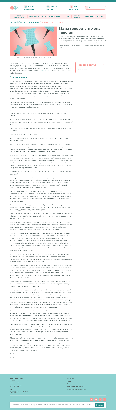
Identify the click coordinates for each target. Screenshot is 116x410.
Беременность (34, 16)
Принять (99, 405)
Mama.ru (13, 22)
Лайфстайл (99, 16)
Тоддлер (67, 16)
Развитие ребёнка (77, 16)
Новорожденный (54, 16)
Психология (89, 16)
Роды (44, 16)
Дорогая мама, (82, 69)
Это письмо (44, 71)
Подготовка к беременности (19, 16)
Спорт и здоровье (33, 22)
